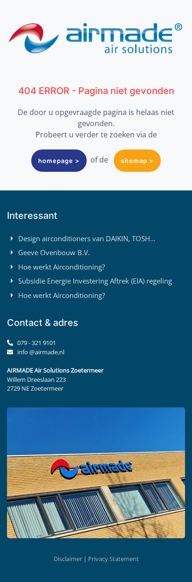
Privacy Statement (113, 559)
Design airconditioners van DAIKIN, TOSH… (87, 238)
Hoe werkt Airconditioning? (61, 266)
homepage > (59, 160)
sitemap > (137, 160)
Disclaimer (68, 559)
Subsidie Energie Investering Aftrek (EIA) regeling (95, 280)
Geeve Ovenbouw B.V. (54, 252)
